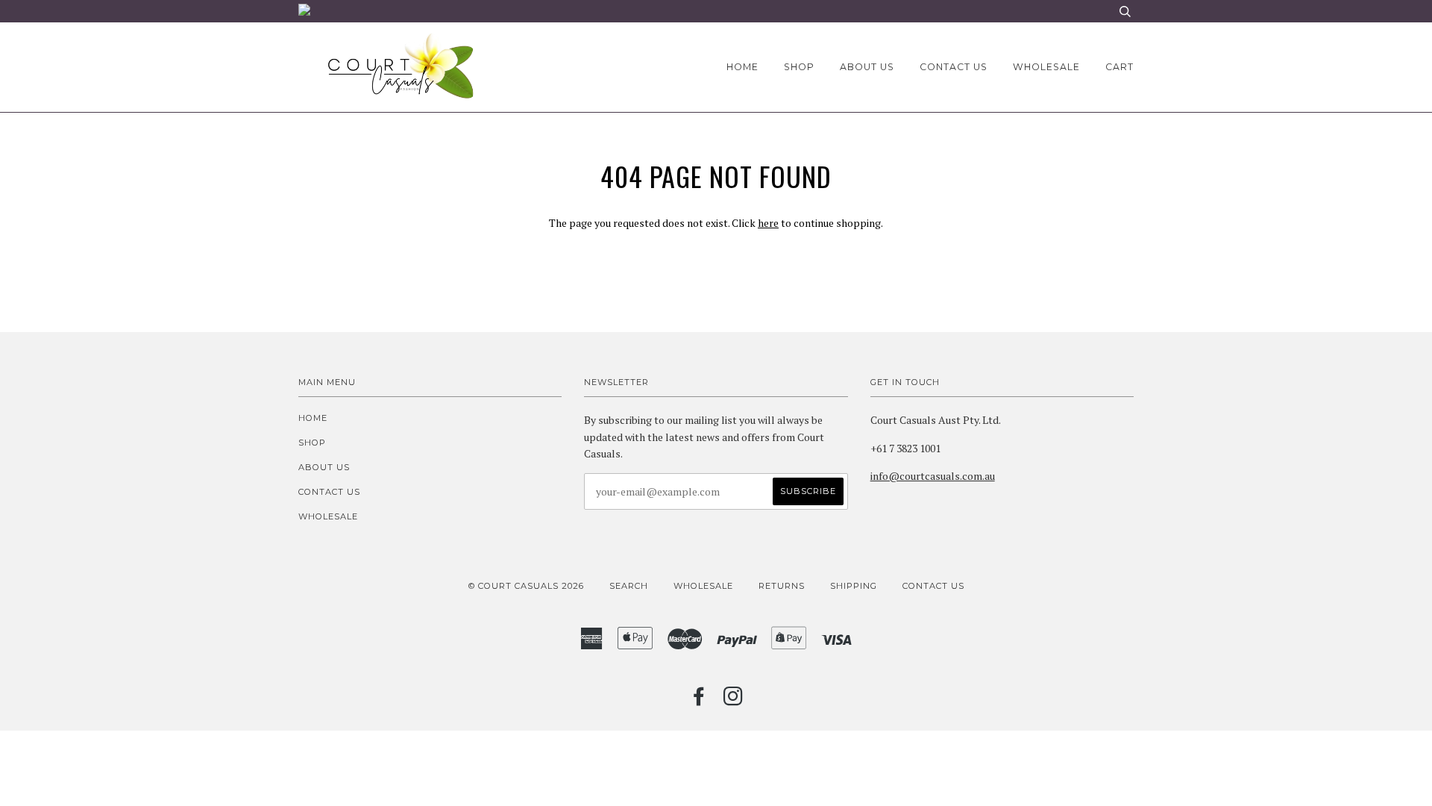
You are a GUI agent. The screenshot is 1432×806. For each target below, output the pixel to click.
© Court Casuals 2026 (526, 586)
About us (867, 66)
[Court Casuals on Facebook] (699, 701)
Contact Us (933, 586)
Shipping (853, 586)
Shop (799, 66)
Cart (1119, 66)
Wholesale (1046, 66)
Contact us (953, 66)
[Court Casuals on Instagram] (733, 701)
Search (628, 586)
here (768, 223)
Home (742, 66)
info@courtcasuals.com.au (932, 476)
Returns (782, 586)
